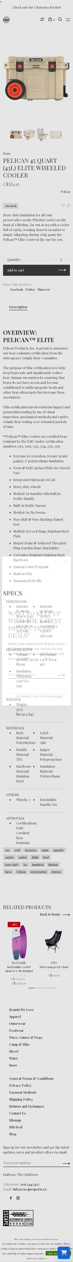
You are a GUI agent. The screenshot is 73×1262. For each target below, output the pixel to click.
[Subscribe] (60, 674)
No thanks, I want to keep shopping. (39, 696)
